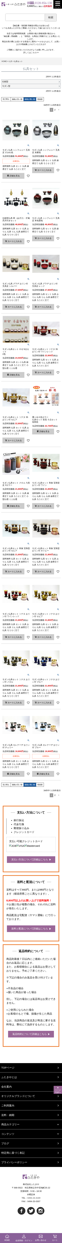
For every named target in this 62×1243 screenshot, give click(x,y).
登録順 (40, 99)
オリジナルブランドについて (18, 1096)
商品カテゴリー (10, 1124)
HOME (4, 61)
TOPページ (7, 1067)
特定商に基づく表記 (13, 1152)
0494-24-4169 (33, 1198)
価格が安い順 (17, 99)
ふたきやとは (9, 1077)
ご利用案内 (7, 1105)
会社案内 (6, 1086)
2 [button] (55, 110)
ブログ (5, 1143)
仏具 (10, 61)
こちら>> (35, 53)
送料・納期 (7, 1115)
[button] (59, 110)
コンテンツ (7, 1133)
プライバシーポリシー (14, 1162)
